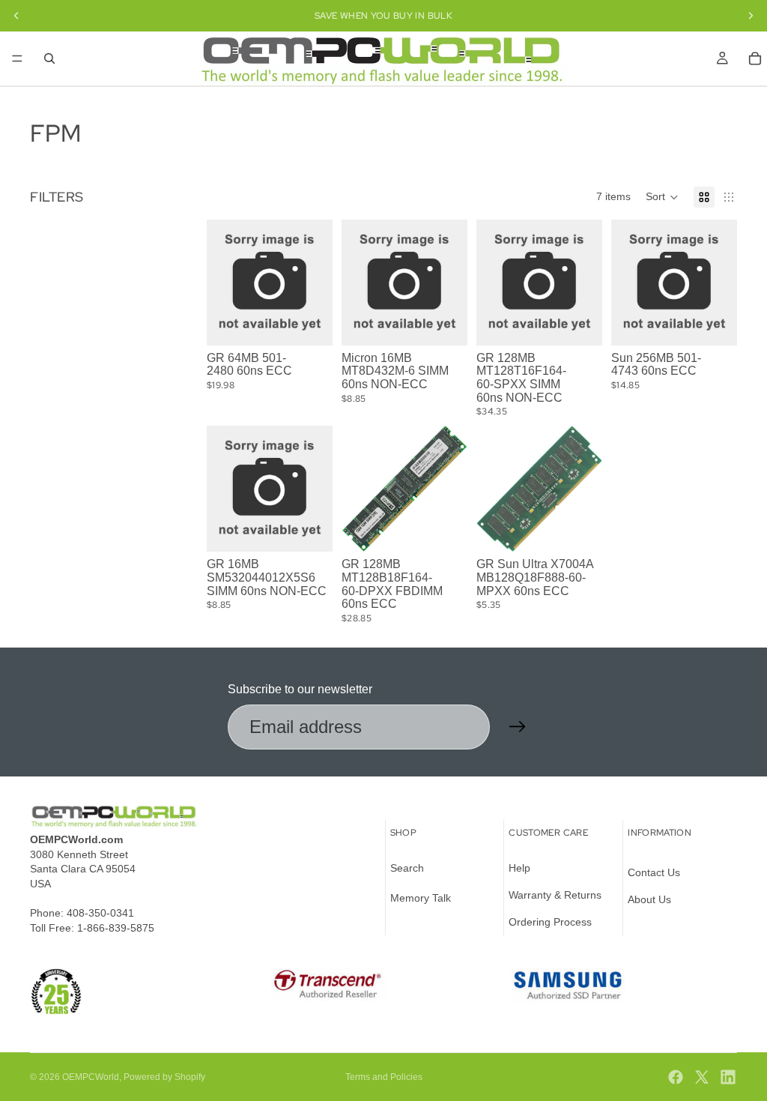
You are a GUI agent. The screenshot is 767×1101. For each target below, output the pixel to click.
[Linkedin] (728, 1077)
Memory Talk (420, 898)
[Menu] (17, 58)
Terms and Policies (383, 1077)
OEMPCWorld (90, 1077)
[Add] (309, 322)
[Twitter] (702, 1077)
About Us (649, 899)
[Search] (49, 58)
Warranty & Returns (555, 895)
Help (519, 869)
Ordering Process (550, 922)
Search (407, 869)
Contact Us (654, 873)
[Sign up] (517, 727)
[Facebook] (676, 1077)
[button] (662, 197)
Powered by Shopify (164, 1077)
